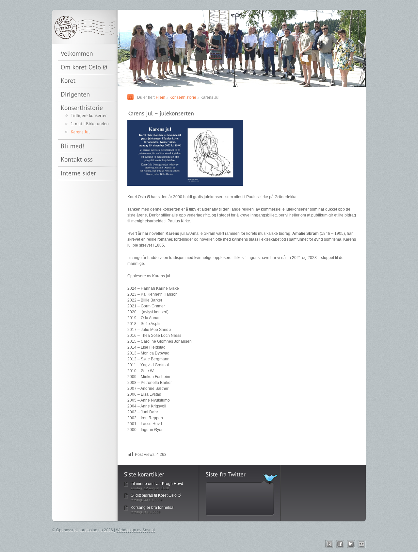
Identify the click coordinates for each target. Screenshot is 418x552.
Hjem (160, 97)
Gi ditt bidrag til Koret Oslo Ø (156, 495)
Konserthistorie (182, 97)
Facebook (340, 544)
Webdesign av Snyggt (135, 530)
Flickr (362, 544)
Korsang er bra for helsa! (152, 507)
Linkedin (351, 544)
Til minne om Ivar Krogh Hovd (157, 483)
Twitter (329, 544)
